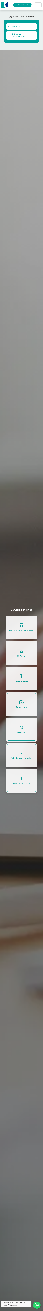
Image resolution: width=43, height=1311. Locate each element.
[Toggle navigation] (38, 4)
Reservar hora (22, 5)
